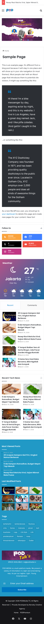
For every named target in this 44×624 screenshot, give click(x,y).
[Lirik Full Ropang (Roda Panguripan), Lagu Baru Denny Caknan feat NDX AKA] (8, 506)
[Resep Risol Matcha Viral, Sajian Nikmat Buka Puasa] (9, 339)
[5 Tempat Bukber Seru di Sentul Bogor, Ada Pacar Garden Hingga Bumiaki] (9, 350)
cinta (5, 528)
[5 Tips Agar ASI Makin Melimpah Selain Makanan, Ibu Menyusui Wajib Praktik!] (22, 506)
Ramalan (20, 536)
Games (12, 528)
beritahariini (7, 524)
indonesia (21, 528)
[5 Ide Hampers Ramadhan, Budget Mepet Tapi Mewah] (9, 328)
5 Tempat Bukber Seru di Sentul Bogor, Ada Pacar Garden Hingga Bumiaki (29, 350)
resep (28, 536)
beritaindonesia (20, 524)
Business (32, 524)
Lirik (32, 532)
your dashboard (9, 214)
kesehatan (6, 532)
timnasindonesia (8, 540)
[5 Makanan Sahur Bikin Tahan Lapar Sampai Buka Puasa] (35, 498)
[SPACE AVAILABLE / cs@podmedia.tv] (22, 29)
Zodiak (31, 540)
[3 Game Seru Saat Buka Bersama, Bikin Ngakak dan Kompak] (9, 362)
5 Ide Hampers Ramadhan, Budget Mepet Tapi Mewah (29, 327)
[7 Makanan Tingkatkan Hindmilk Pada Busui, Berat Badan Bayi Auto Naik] (35, 506)
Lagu (15, 532)
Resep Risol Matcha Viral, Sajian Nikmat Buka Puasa (29, 337)
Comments (32, 305)
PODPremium (25, 613)
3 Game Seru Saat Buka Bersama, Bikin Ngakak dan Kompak (28, 361)
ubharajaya (21, 540)
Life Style (24, 532)
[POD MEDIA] (9, 10)
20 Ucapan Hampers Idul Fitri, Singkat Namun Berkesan (29, 315)
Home (6, 51)
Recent (10, 305)
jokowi (30, 528)
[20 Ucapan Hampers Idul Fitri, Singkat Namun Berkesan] (9, 316)
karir (37, 528)
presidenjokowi (8, 536)
